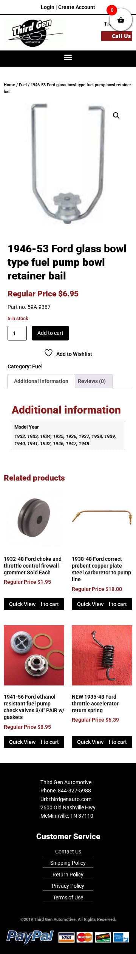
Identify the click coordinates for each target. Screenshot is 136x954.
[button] (68, 56)
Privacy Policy (68, 886)
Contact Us (68, 852)
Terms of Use (68, 897)
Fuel (23, 84)
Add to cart (50, 333)
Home (9, 84)
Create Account (76, 7)
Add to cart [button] (46, 604)
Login (47, 7)
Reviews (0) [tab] (92, 381)
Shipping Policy (68, 863)
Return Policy (68, 875)
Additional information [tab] (41, 381)
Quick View (22, 604)
